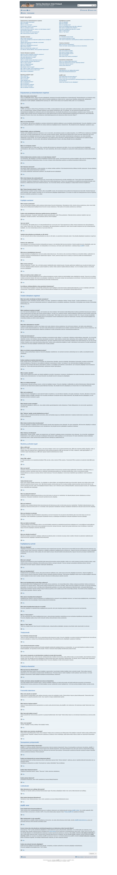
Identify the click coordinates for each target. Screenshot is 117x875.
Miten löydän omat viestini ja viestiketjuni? (68, 56)
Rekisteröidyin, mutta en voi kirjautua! (29, 26)
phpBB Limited (75, 810)
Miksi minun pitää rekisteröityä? (27, 22)
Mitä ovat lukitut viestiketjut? (27, 85)
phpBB (82, 245)
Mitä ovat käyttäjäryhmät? (65, 24)
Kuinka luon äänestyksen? (26, 58)
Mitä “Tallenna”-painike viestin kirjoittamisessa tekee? (32, 68)
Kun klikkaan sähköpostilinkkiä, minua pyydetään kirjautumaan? (35, 49)
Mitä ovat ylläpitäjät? (63, 22)
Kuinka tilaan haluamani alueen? (66, 64)
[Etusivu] (28, 4)
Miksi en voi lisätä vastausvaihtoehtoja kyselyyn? (31, 59)
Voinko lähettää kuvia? (25, 80)
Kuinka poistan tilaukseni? (65, 65)
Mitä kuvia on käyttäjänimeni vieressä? (29, 45)
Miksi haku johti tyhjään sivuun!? (66, 53)
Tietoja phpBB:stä (68, 811)
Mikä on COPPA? (24, 23)
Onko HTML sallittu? (25, 77)
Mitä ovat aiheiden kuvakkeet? (27, 87)
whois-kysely (52, 831)
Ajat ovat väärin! (24, 41)
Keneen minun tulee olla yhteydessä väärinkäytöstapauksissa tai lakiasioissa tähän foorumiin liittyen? (77, 80)
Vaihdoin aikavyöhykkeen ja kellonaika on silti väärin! (32, 42)
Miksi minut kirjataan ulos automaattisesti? (30, 31)
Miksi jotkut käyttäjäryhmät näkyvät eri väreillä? (69, 29)
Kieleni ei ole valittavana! (26, 43)
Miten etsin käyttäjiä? (63, 54)
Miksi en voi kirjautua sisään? (27, 27)
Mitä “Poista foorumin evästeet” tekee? (29, 33)
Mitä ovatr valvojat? (63, 23)
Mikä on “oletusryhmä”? (64, 30)
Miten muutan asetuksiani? (26, 38)
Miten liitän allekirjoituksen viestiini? (28, 57)
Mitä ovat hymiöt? (24, 78)
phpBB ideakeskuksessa (81, 820)
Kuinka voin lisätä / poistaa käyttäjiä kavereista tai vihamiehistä (73, 45)
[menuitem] (28, 10)
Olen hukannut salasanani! (26, 30)
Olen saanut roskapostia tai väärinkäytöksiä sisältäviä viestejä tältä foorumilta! (76, 39)
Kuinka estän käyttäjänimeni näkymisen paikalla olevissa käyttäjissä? (36, 39)
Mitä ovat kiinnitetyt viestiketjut (27, 84)
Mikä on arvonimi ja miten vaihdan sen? (29, 48)
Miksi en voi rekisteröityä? (26, 24)
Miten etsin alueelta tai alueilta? (66, 50)
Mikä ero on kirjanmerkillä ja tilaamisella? (68, 61)
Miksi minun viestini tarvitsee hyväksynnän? (30, 69)
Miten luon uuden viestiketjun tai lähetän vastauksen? (32, 54)
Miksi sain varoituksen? (26, 65)
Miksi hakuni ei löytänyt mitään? (66, 52)
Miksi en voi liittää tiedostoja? (27, 64)
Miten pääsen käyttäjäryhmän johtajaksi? (68, 27)
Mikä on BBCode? (25, 76)
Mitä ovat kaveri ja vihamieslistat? (66, 44)
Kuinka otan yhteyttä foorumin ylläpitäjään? (68, 82)
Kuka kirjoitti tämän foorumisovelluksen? (68, 76)
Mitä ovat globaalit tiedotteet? (27, 81)
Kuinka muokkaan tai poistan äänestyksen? (30, 61)
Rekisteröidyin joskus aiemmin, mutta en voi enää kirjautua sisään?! (35, 29)
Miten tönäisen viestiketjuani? (27, 71)
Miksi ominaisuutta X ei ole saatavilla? (67, 77)
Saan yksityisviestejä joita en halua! (67, 38)
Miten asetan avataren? (26, 46)
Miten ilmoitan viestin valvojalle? (27, 67)
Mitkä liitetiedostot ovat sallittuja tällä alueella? (69, 70)
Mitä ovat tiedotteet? (25, 83)
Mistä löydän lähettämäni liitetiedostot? (67, 71)
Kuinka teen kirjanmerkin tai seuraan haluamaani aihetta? (71, 62)
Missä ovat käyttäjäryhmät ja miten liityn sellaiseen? (70, 26)
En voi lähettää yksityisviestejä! (66, 36)
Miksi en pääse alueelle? (26, 62)
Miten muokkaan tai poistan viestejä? (29, 55)
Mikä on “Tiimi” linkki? (64, 31)
